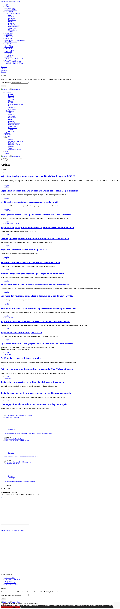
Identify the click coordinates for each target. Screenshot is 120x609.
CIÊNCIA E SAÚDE (10, 10)
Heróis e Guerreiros (14, 25)
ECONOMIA (8, 33)
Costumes (11, 16)
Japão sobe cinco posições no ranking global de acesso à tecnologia (32, 382)
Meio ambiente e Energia (15, 104)
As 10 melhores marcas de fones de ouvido (21, 358)
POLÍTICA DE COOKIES (12, 62)
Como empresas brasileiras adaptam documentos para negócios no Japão (21, 456)
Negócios (11, 97)
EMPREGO (8, 52)
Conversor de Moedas (14, 150)
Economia (11, 96)
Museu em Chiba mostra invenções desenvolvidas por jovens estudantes (35, 284)
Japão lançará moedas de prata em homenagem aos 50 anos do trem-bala (36, 393)
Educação (11, 23)
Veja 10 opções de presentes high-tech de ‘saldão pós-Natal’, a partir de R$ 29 (38, 176)
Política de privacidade (13, 607)
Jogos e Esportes (13, 28)
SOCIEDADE (8, 47)
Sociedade (11, 99)
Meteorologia (12, 109)
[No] (20, 607)
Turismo (10, 31)
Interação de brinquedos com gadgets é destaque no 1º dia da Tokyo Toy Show (38, 296)
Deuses (10, 21)
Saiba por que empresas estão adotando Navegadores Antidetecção (19, 481)
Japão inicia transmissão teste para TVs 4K (21, 332)
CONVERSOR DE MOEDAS (13, 63)
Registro (6, 6)
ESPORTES (8, 35)
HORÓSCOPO (9, 37)
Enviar (3, 598)
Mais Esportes (8, 317)
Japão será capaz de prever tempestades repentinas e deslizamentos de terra (37, 227)
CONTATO (8, 57)
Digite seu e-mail (6, 82)
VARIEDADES (9, 50)
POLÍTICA (7, 45)
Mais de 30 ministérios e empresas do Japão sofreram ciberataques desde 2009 (38, 308)
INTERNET (8, 38)
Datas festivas (12, 20)
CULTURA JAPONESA (12, 13)
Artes (9, 15)
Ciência (10, 101)
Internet (10, 102)
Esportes (10, 106)
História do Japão (13, 26)
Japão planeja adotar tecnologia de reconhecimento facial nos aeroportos (36, 214)
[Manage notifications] (4, 604)
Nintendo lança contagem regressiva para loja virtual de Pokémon (32, 273)
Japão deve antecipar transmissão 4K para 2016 (24, 249)
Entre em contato (9, 578)
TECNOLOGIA (9, 48)
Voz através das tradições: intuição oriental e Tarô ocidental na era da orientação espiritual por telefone (28, 433)
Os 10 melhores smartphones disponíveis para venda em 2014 (30, 202)
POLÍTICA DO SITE (11, 60)
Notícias (6, 187)
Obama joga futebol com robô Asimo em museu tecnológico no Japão (34, 404)
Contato (10, 139)
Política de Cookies (14, 144)
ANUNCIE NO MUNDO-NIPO (14, 58)
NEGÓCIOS (8, 43)
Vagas (10, 53)
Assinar (4, 86)
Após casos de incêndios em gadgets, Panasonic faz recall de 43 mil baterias (37, 343)
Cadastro (11, 55)
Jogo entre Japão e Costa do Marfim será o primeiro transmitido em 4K (35, 321)
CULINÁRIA (8, 11)
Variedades (11, 429)
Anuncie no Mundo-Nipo (15, 141)
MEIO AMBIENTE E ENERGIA (14, 40)
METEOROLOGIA (10, 42)
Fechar (3, 607)
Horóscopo (11, 131)
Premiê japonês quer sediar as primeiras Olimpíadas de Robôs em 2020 (35, 238)
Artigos (6, 172)
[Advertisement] (57, 558)
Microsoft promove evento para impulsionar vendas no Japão (30, 262)
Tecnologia (7, 354)
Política (10, 94)
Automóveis (11, 107)
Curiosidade (11, 18)
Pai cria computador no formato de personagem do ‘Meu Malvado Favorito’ (37, 369)
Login (6, 5)
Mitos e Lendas (12, 30)
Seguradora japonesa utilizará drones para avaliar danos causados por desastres (39, 191)
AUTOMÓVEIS (9, 8)
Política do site (12, 143)
